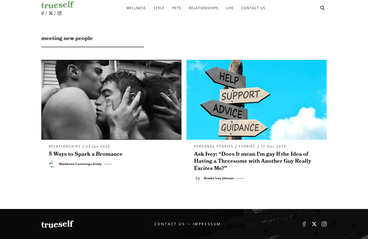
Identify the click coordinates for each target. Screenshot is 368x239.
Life (229, 8)
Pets (176, 8)
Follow (51, 13)
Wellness (136, 8)
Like (42, 13)
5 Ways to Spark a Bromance (86, 154)
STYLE (158, 8)
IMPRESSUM (207, 224)
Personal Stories (214, 146)
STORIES (247, 146)
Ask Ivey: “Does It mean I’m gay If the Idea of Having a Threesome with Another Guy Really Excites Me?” (252, 161)
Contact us (253, 8)
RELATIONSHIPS (204, 8)
